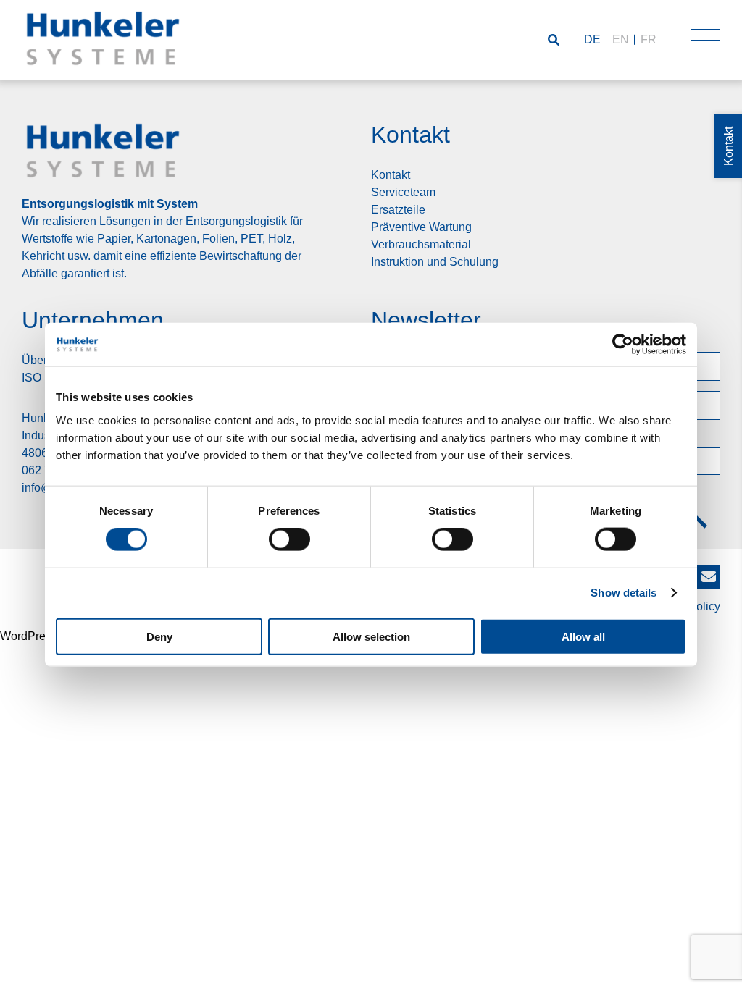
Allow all (583, 636)
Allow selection (371, 636)
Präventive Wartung (421, 227)
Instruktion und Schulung (435, 262)
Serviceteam (403, 192)
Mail (709, 572)
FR (648, 39)
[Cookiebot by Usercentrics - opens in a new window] (622, 344)
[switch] (289, 539)
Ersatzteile (398, 209)
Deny (159, 636)
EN (620, 39)
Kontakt (390, 175)
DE (592, 39)
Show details (623, 592)
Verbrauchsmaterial (421, 244)
